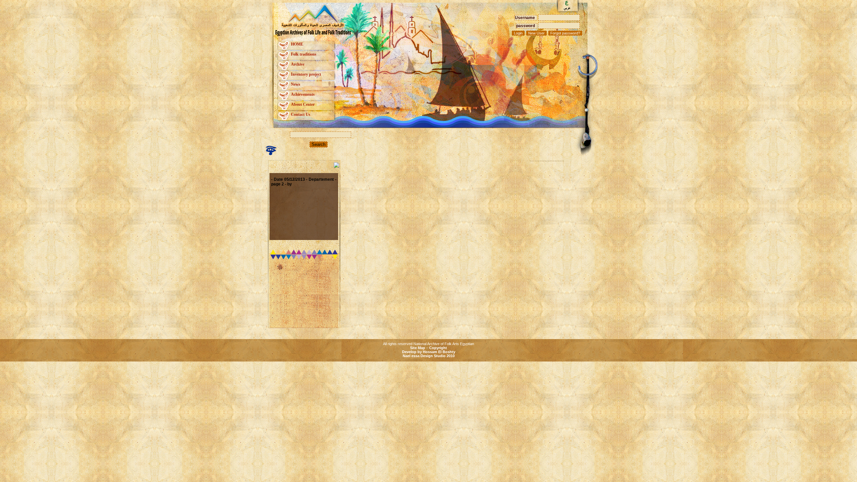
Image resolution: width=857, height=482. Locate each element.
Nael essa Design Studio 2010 (429, 356)
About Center (303, 104)
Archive (297, 64)
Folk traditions (303, 54)
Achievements (303, 94)
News (295, 84)
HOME (297, 44)
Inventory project (306, 74)
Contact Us (300, 114)
